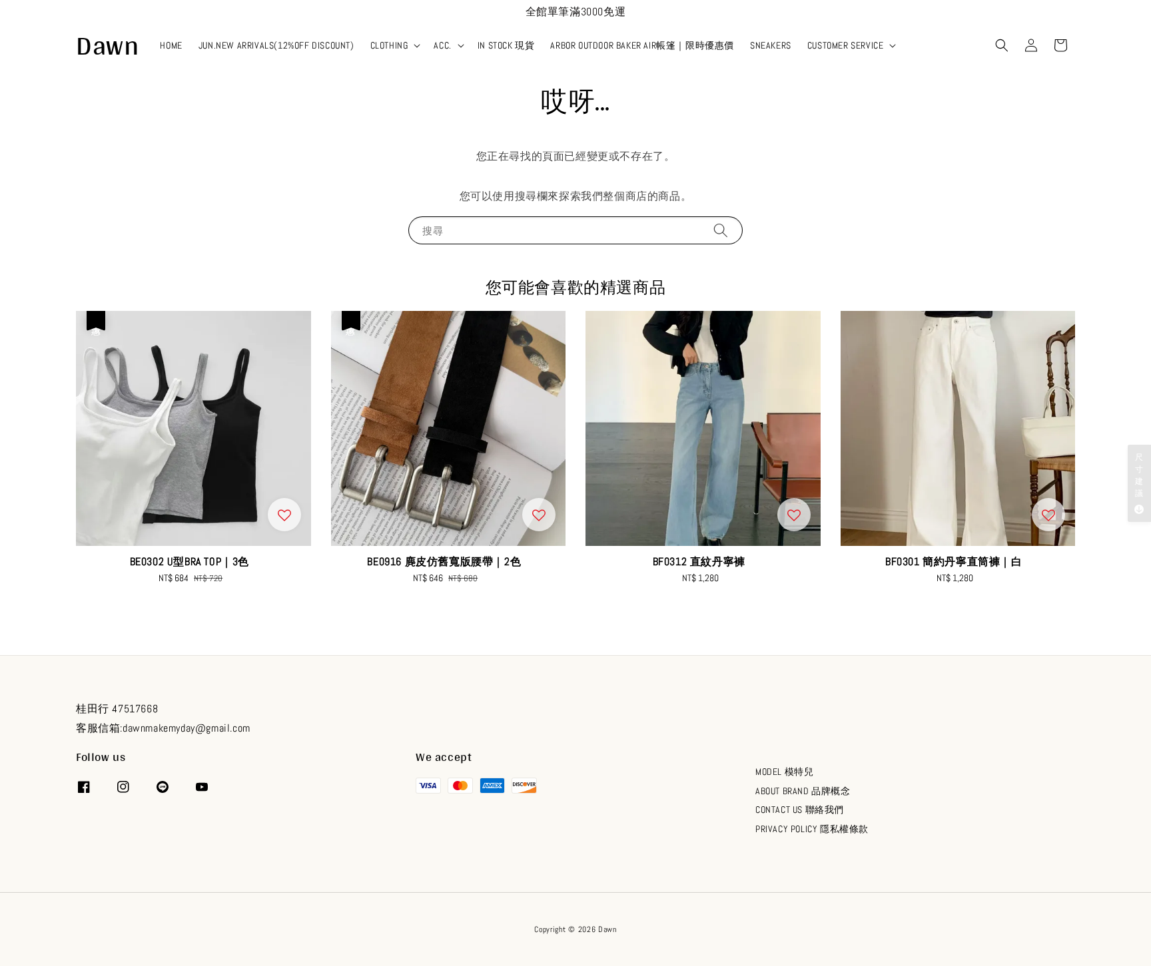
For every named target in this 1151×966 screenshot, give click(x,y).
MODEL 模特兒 (784, 772)
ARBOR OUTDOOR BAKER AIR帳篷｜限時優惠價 (642, 45)
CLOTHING (389, 45)
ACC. (442, 45)
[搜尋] (720, 230)
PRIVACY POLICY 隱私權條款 (812, 829)
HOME (171, 45)
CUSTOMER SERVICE (845, 45)
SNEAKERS (770, 45)
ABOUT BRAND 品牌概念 (803, 791)
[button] (1001, 45)
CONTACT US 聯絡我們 (799, 810)
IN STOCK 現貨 (506, 45)
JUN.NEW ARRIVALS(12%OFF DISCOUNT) (276, 45)
